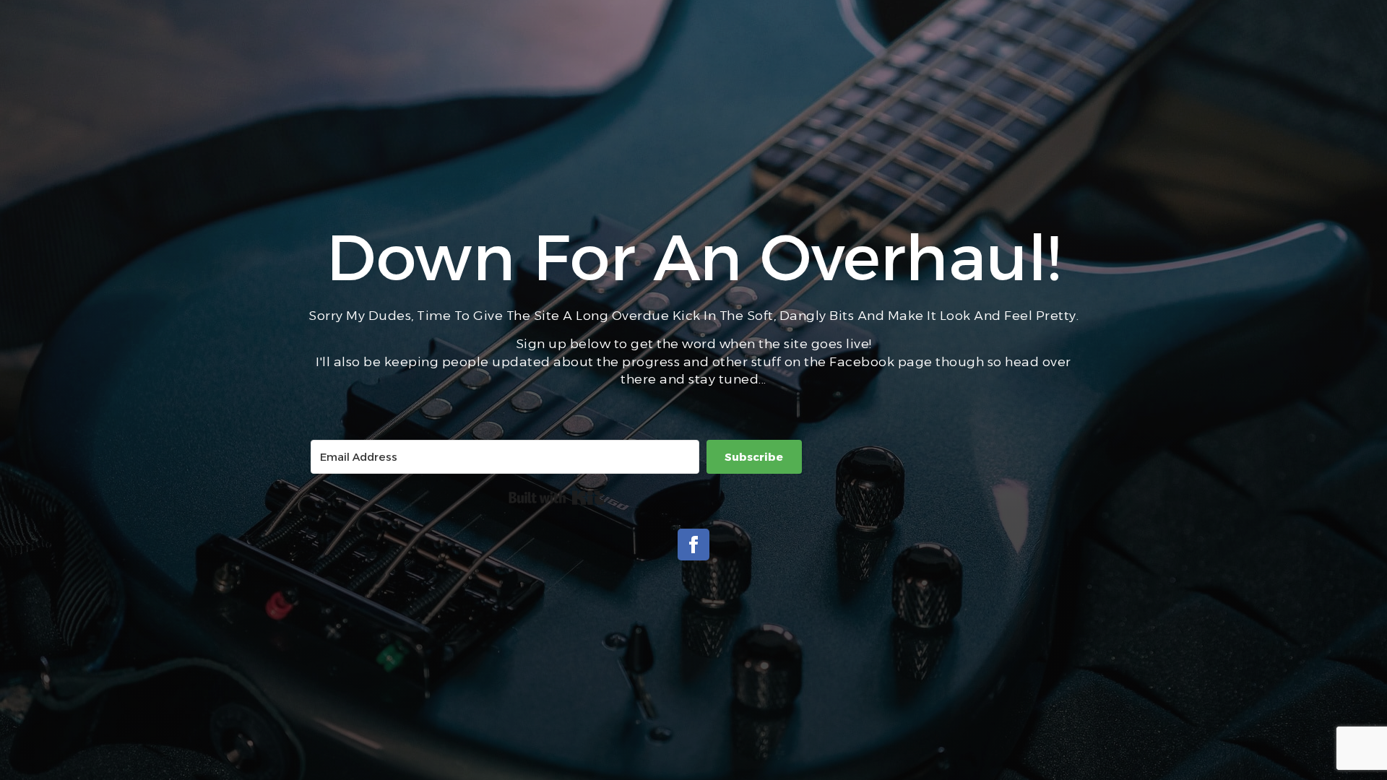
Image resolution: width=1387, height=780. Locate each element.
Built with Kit (557, 498)
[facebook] (693, 544)
